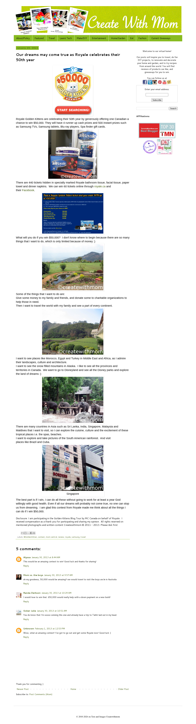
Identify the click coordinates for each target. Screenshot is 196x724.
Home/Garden (118, 38)
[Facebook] (145, 83)
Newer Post (23, 689)
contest (41, 536)
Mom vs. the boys (33, 575)
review (61, 536)
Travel (52, 38)
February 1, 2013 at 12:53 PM (50, 628)
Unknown (28, 628)
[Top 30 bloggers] (157, 137)
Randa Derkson (32, 592)
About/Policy (23, 38)
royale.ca (100, 186)
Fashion (142, 38)
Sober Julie (29, 610)
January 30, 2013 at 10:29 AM (56, 592)
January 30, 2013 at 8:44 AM (46, 557)
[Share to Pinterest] (34, 533)
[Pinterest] (159, 83)
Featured (39, 38)
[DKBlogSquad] (164, 153)
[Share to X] (28, 533)
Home (73, 689)
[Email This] (22, 533)
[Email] (169, 83)
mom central (51, 536)
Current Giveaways (160, 38)
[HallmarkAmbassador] (149, 153)
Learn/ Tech (66, 38)
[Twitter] (149, 83)
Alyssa (27, 557)
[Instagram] (154, 83)
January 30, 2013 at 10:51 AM (52, 610)
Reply (26, 565)
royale (68, 536)
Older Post (123, 689)
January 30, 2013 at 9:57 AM (58, 575)
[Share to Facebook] (31, 533)
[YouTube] (164, 83)
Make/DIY (82, 38)
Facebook (28, 190)
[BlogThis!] (25, 533)
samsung (75, 536)
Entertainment (99, 38)
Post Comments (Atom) (40, 694)
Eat (132, 38)
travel (83, 536)
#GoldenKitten (30, 536)
